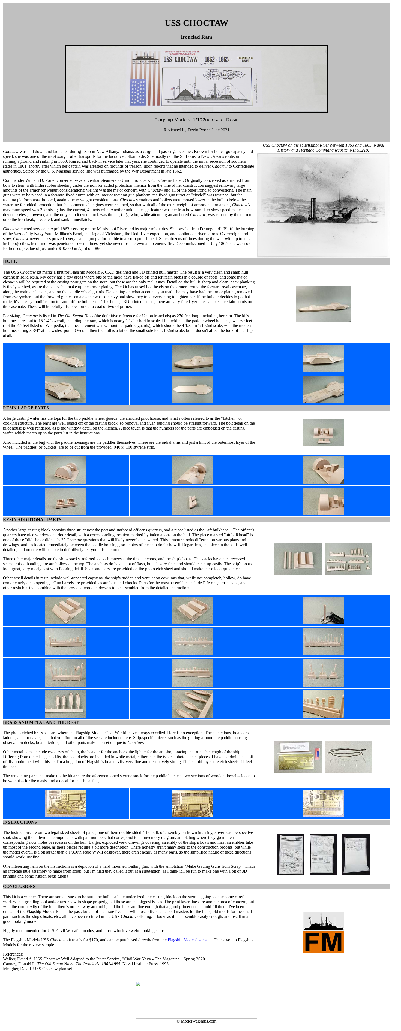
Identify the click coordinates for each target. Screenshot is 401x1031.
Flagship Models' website (189, 940)
